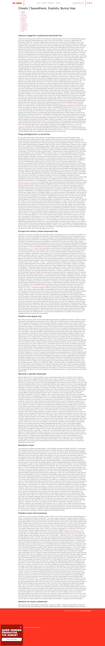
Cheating (23, 20)
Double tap (24, 17)
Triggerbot (24, 27)
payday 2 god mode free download (43, 116)
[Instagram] (91, 3)
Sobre (38, 3)
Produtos (50, 3)
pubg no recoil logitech (32, 248)
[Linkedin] (89, 3)
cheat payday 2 (27, 287)
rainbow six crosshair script (67, 104)
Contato (58, 3)
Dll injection (24, 24)
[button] (12, 639)
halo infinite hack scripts (39, 286)
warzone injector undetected (69, 129)
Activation (24, 15)
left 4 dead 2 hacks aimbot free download (73, 595)
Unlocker (23, 22)
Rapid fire (23, 19)
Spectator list (24, 25)
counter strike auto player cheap (29, 182)
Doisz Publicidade (86, 610)
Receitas (44, 3)
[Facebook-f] (87, 3)
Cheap (23, 31)
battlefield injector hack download (77, 107)
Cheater (23, 13)
